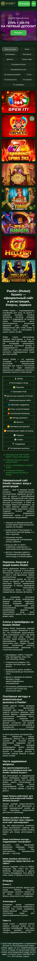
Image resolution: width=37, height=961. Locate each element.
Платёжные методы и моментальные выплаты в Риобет (17, 473)
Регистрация (24, 4)
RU (33, 4)
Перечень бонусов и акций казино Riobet (17, 461)
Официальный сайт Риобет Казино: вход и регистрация (18, 456)
